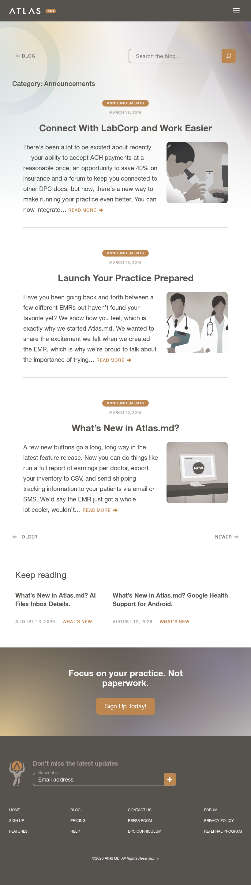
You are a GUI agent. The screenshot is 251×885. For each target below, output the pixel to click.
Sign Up (16, 821)
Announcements (125, 103)
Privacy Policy (219, 821)
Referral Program (223, 831)
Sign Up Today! (125, 706)
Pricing (77, 821)
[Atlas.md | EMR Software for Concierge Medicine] (32, 11)
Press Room (140, 821)
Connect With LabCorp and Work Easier (125, 128)
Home (14, 810)
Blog (75, 810)
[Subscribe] (169, 779)
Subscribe (48, 772)
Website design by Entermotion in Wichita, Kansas (157, 858)
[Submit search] (229, 56)
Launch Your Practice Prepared (125, 278)
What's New (77, 621)
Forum (210, 810)
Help (75, 831)
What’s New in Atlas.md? (125, 428)
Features (18, 831)
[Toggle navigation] (236, 10)
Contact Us (140, 810)
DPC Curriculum (144, 831)
